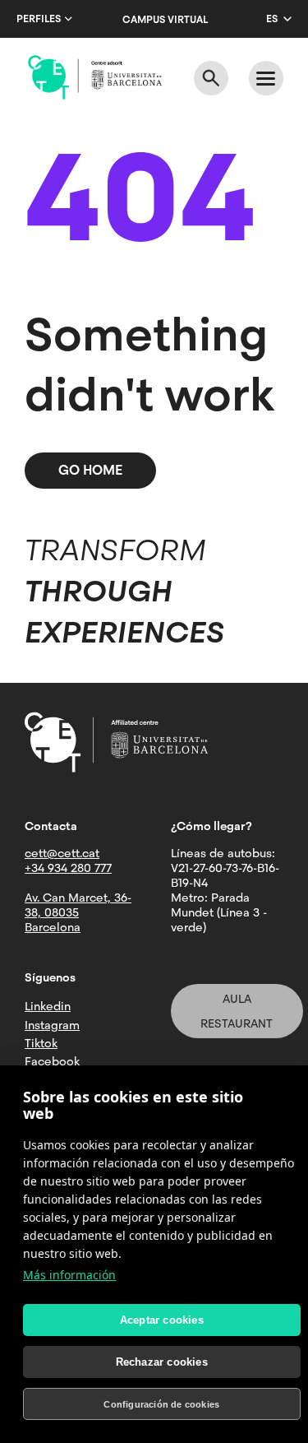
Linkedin (48, 1006)
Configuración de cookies (161, 1404)
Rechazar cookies (162, 1362)
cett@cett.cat (62, 853)
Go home (90, 470)
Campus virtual (165, 19)
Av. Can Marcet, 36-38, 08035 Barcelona (78, 912)
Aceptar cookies (162, 1320)
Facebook (52, 1061)
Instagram (52, 1025)
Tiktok (41, 1043)
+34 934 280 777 (68, 868)
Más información (69, 1275)
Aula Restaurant (236, 1011)
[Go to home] (95, 77)
